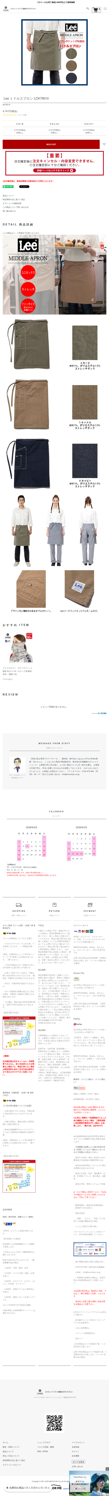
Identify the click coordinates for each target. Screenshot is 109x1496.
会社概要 (75, 1455)
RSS (39, 1451)
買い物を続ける (9, 211)
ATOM (45, 1451)
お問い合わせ (77, 1466)
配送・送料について (11, 1447)
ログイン (75, 1451)
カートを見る (78, 1461)
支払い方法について (11, 1455)
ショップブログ (43, 1442)
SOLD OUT (51, 144)
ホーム (5, 1442)
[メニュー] (105, 9)
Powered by (40, 1488)
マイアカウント (78, 1442)
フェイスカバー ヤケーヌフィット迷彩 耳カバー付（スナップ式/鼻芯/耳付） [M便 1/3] (17, 671)
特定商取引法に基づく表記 (14, 199)
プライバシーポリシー (12, 1464)
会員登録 (75, 1447)
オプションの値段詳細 (12, 203)
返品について (8, 195)
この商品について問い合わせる (16, 207)
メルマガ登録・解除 (45, 1447)
